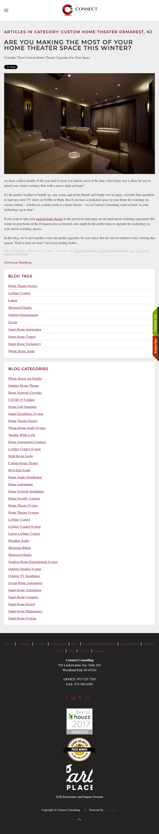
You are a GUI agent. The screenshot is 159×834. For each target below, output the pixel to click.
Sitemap (99, 651)
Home (9, 644)
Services (40, 644)
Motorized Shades (20, 307)
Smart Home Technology (24, 344)
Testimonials (59, 644)
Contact (84, 651)
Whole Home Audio (21, 351)
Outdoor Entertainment (23, 314)
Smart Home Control (22, 336)
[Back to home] (79, 10)
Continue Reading (17, 262)
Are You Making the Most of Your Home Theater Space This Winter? (68, 45)
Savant (12, 322)
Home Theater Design (22, 285)
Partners (148, 644)
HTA (74, 644)
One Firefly (111, 810)
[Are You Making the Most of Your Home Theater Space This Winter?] (79, 123)
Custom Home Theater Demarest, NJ (104, 250)
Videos (59, 651)
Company (24, 644)
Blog (71, 651)
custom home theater (49, 218)
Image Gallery (129, 644)
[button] (6, 10)
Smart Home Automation (24, 329)
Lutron (12, 300)
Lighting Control (19, 293)
